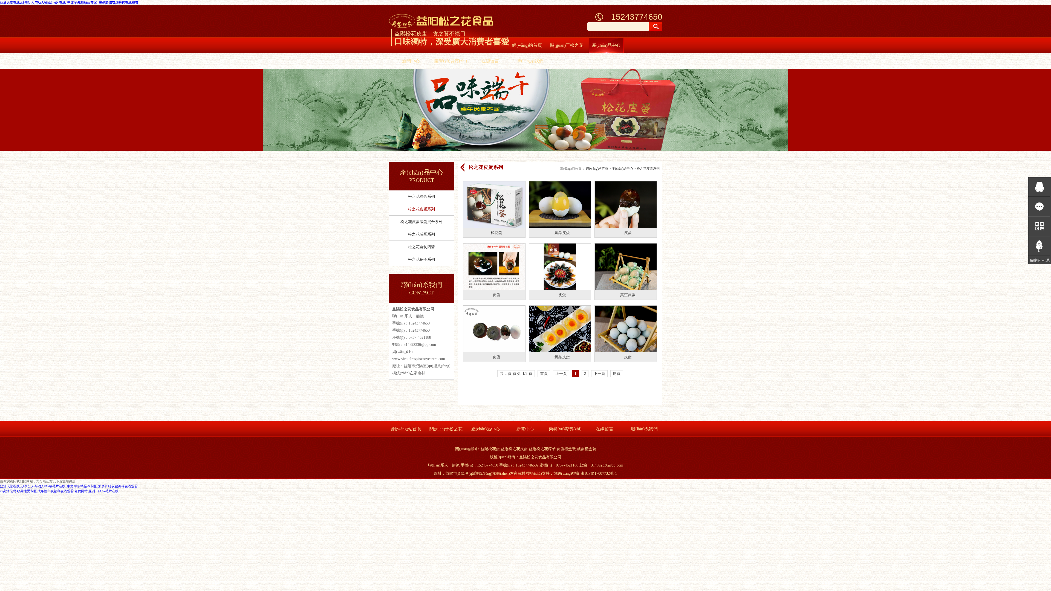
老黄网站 (81, 491)
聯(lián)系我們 (530, 61)
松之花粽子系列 (421, 259)
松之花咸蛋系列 (421, 234)
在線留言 (490, 61)
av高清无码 (8, 491)
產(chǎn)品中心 (606, 45)
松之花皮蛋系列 (421, 209)
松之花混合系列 (421, 197)
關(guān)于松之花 (566, 45)
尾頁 (616, 374)
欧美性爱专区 (27, 491)
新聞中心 (411, 61)
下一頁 (599, 374)
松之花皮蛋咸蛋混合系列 (421, 222)
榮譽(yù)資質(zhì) (450, 61)
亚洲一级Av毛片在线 (103, 491)
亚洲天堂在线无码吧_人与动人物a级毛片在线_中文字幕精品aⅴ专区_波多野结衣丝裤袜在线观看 (69, 2)
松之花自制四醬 (421, 247)
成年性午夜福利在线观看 (55, 491)
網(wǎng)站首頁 (527, 45)
